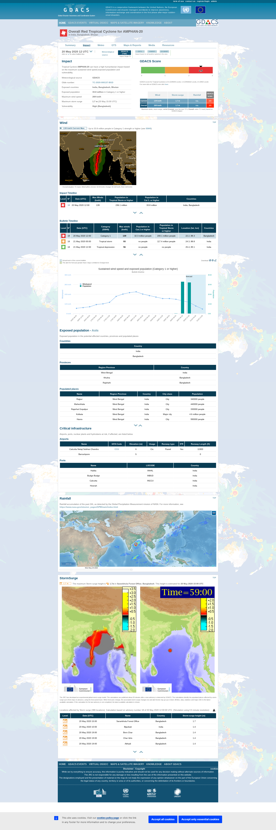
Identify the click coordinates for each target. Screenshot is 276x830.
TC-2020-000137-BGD (102, 82)
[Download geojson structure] (213, 260)
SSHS (148, 128)
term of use (178, 1)
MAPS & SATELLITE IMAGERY (127, 23)
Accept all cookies (163, 819)
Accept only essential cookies (200, 819)
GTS (114, 45)
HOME (62, 23)
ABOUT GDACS (172, 764)
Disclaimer (128, 769)
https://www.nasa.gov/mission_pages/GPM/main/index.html (89, 507)
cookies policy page (108, 817)
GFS (140, 51)
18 (69, 205)
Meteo (101, 45)
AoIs (95, 330)
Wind (157, 95)
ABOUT (168, 23)
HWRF (152, 51)
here (166, 84)
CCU (117, 449)
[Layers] (214, 513)
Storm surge (178, 95)
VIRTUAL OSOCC (98, 23)
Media (151, 45)
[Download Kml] (210, 260)
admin (214, 1)
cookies (214, 769)
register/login (203, 1)
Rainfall (197, 95)
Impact (86, 45)
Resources (168, 45)
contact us (190, 1)
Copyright (140, 769)
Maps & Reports (132, 45)
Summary (70, 45)
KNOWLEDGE (154, 23)
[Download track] (215, 260)
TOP (214, 122)
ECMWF (164, 51)
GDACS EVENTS (77, 23)
